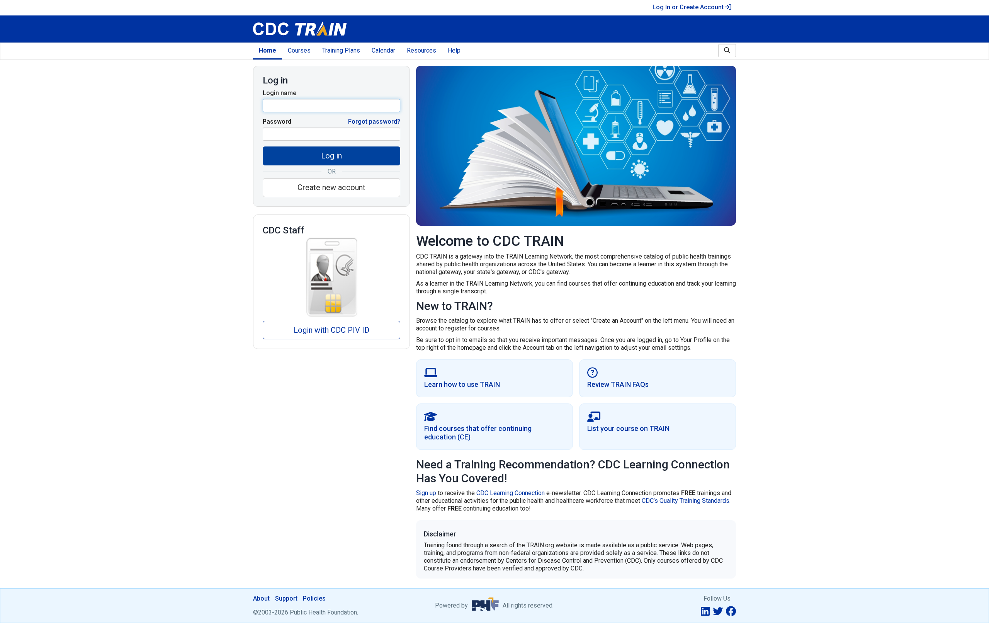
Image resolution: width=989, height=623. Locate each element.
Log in (331, 155)
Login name (279, 93)
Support (286, 598)
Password (277, 121)
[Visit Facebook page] (731, 611)
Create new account (331, 187)
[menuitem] (267, 51)
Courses (299, 50)
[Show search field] (727, 50)
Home (267, 50)
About (261, 598)
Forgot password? (374, 121)
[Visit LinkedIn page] (705, 611)
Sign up (426, 493)
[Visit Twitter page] (718, 611)
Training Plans (341, 50)
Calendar (383, 50)
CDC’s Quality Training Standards (685, 500)
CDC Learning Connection (510, 493)
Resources (421, 50)
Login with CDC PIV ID (331, 330)
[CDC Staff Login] (331, 277)
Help (454, 50)
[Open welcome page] (350, 29)
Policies (314, 598)
